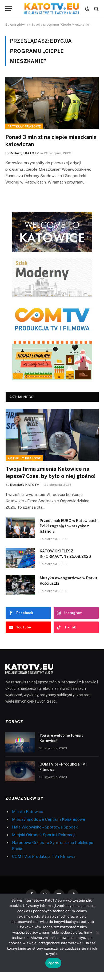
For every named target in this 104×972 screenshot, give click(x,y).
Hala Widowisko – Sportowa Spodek (45, 827)
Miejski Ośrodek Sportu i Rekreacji (43, 834)
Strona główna (16, 24)
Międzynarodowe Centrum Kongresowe (48, 819)
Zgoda (53, 963)
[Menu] (8, 9)
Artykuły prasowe (24, 126)
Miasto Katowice (27, 811)
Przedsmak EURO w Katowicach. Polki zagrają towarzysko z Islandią (69, 526)
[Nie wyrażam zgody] (97, 932)
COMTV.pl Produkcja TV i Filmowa (43, 856)
